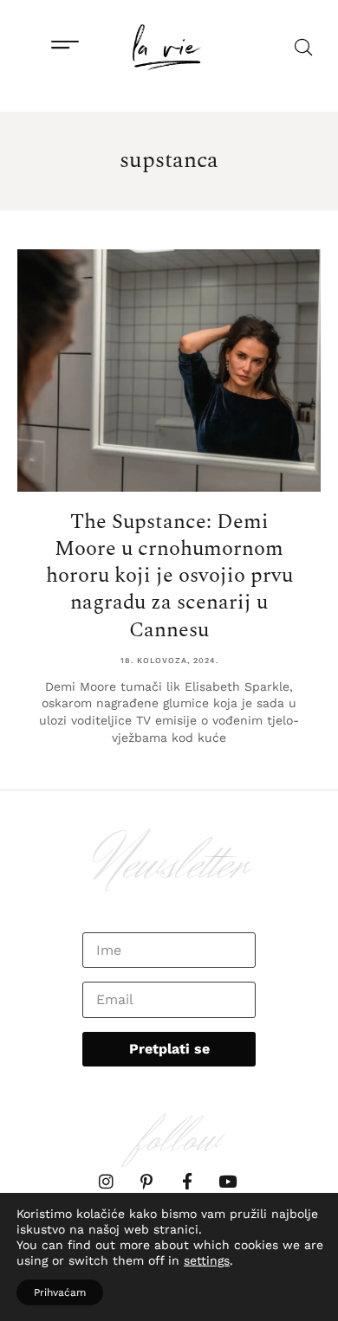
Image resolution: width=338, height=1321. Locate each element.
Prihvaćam (60, 1292)
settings (207, 1260)
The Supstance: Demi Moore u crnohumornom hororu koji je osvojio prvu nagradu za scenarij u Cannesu (169, 576)
